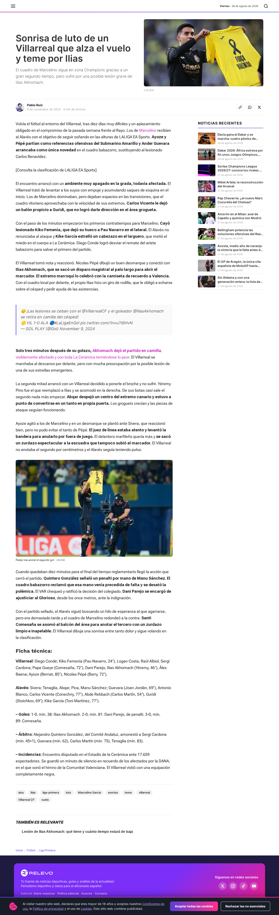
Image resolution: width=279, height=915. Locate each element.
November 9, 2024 (77, 328)
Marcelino (147, 130)
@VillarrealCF (94, 311)
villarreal (144, 792)
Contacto (101, 893)
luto (68, 792)
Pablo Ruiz (35, 105)
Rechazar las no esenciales (245, 906)
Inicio (19, 850)
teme (128, 792)
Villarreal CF (26, 799)
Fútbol (31, 850)
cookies (86, 908)
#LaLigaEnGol (66, 323)
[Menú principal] (13, 6)
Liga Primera (47, 850)
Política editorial (68, 893)
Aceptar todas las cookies (194, 906)
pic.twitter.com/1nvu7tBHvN (106, 323)
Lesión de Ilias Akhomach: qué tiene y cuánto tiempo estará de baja (77, 831)
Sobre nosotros (44, 893)
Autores (86, 893)
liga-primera (51, 792)
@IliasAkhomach (148, 311)
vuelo (45, 799)
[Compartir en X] (259, 107)
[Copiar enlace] (240, 107)
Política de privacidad (48, 908)
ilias (33, 792)
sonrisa (113, 792)
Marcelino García (89, 792)
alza (21, 792)
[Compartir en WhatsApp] (250, 107)
